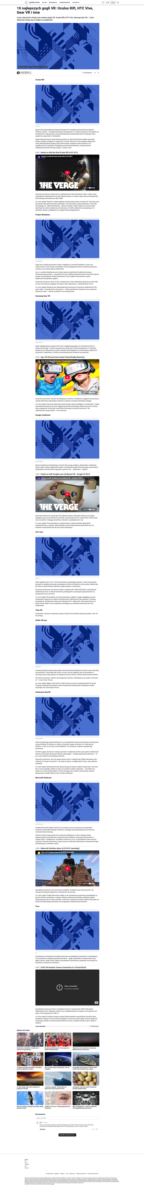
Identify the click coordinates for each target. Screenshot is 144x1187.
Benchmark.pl (53, 2)
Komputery (27, 1164)
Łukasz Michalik (24, 72)
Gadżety (26, 1163)
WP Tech (44, 2)
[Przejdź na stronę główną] (26, 3)
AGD (25, 1166)
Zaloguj (113, 2)
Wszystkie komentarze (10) (66, 1135)
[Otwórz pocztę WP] (103, 2)
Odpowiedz (42, 1129)
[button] (107, 2)
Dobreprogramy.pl (65, 2)
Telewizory (27, 1167)
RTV (25, 1161)
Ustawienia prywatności (92, 1173)
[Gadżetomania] (35, 2)
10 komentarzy (88, 72)
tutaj (53, 1184)
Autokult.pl (76, 2)
